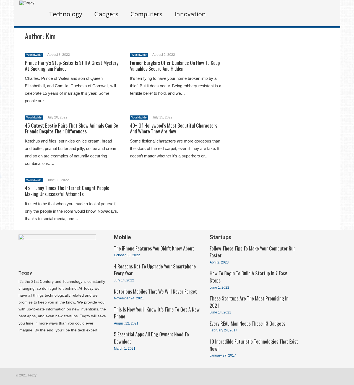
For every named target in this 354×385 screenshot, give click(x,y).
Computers (146, 14)
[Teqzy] (27, 2)
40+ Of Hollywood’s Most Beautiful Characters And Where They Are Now (173, 128)
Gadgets (106, 14)
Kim (51, 36)
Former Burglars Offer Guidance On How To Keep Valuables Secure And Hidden (175, 65)
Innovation (190, 14)
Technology (65, 14)
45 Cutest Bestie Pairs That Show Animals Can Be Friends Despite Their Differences (71, 128)
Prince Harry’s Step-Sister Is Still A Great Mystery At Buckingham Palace (71, 65)
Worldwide (34, 54)
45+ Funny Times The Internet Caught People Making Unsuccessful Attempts (67, 190)
